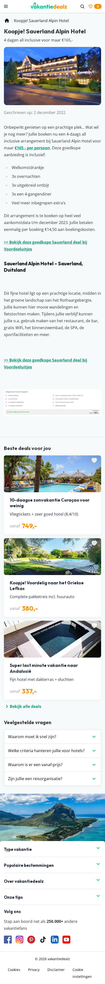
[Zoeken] (82, 6)
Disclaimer (56, 969)
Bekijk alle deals (25, 706)
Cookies (14, 969)
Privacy (34, 969)
